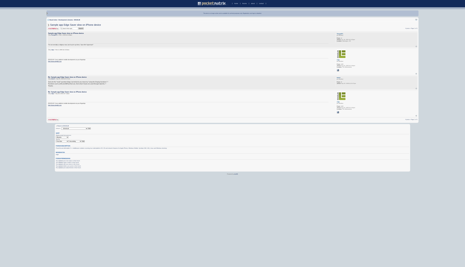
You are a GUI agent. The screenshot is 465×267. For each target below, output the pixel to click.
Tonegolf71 (54, 35)
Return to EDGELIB (63, 126)
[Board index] (212, 3)
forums (244, 3)
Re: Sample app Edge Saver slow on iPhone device (67, 77)
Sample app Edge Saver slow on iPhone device (75, 25)
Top (416, 46)
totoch (53, 78)
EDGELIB (77, 20)
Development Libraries (65, 20)
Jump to (58, 128)
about (253, 3)
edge (52, 49)
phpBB (236, 174)
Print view (416, 19)
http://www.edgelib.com (55, 61)
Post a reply (50, 27)
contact (261, 3)
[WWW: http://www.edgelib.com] (338, 70)
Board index (53, 20)
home (236, 3)
